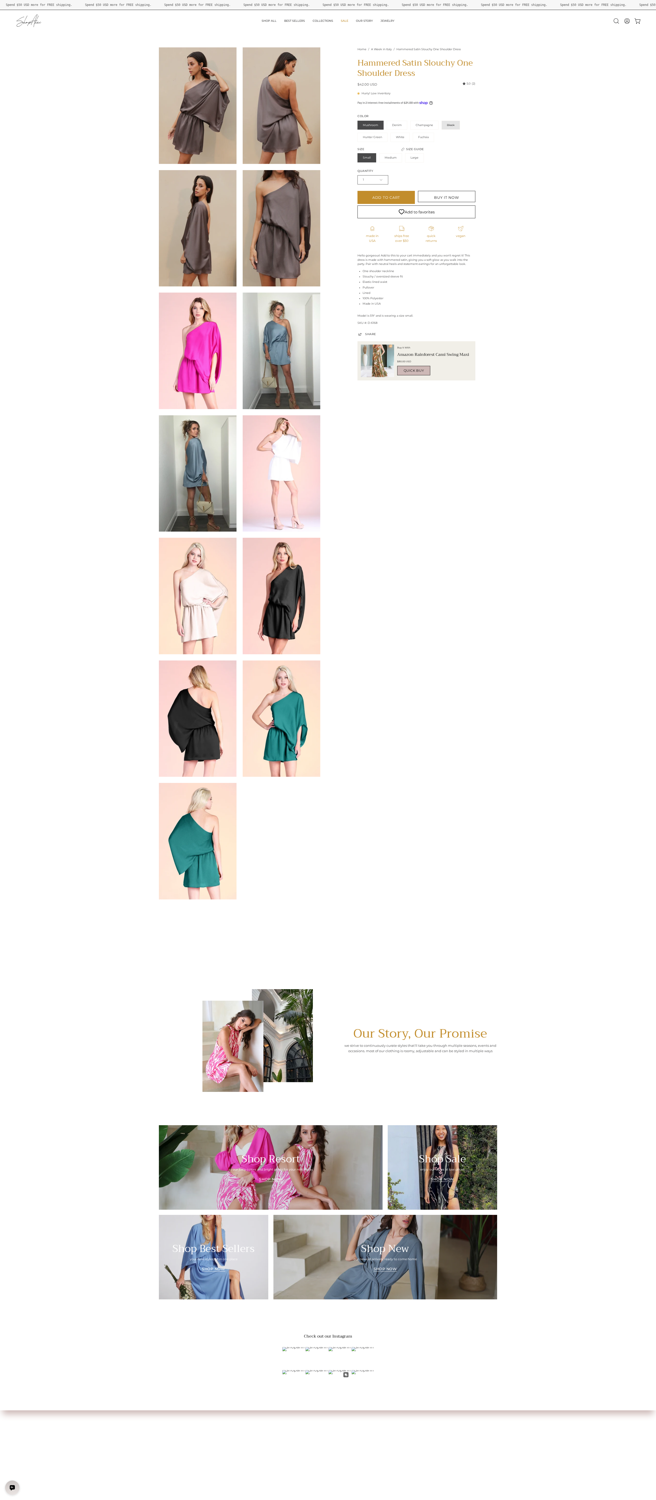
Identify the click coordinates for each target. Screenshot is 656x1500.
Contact (235, 1431)
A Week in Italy (381, 49)
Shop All (165, 1418)
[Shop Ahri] (29, 21)
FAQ (232, 1424)
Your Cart (166, 1431)
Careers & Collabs (242, 1437)
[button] (616, 21)
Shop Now (270, 1179)
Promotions (168, 1450)
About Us (236, 1418)
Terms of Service (241, 1443)
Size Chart (166, 1424)
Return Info (168, 1443)
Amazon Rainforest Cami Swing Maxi (433, 354)
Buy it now (446, 197)
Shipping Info (169, 1437)
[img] (469, 84)
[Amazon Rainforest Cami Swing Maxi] (377, 361)
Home (361, 49)
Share (370, 334)
